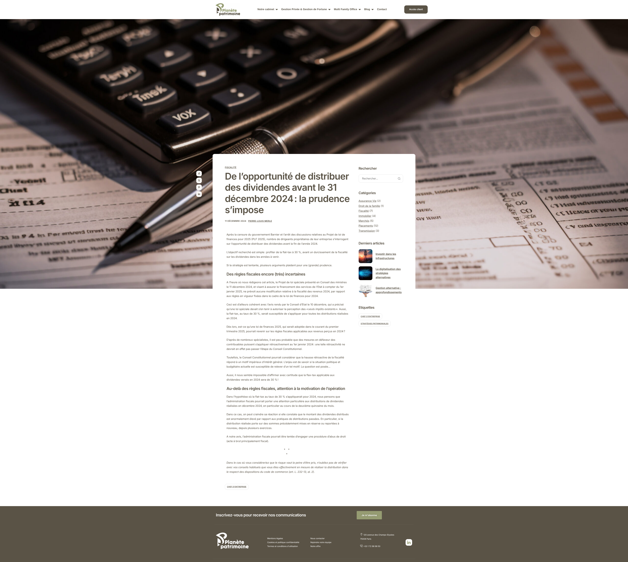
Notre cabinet (265, 9)
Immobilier (365, 215)
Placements (366, 225)
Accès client (416, 9)
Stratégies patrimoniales (375, 323)
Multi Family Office (345, 9)
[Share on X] (199, 180)
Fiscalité (230, 167)
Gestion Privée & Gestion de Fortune (304, 9)
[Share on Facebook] (199, 173)
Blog (367, 9)
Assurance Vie (367, 200)
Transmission (367, 230)
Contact (382, 9)
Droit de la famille (369, 206)
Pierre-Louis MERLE (260, 221)
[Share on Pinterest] (199, 187)
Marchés (364, 220)
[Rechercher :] (381, 178)
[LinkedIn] (409, 542)
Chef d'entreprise (236, 487)
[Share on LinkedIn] (199, 194)
